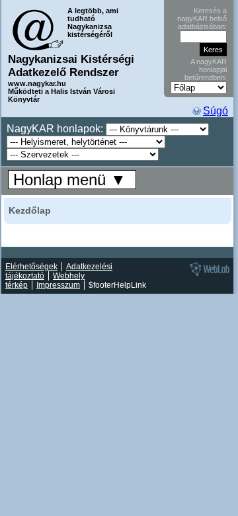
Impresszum (58, 285)
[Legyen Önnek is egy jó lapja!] (207, 275)
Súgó (215, 110)
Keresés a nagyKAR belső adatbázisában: (202, 18)
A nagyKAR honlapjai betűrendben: (205, 69)
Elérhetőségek (31, 266)
